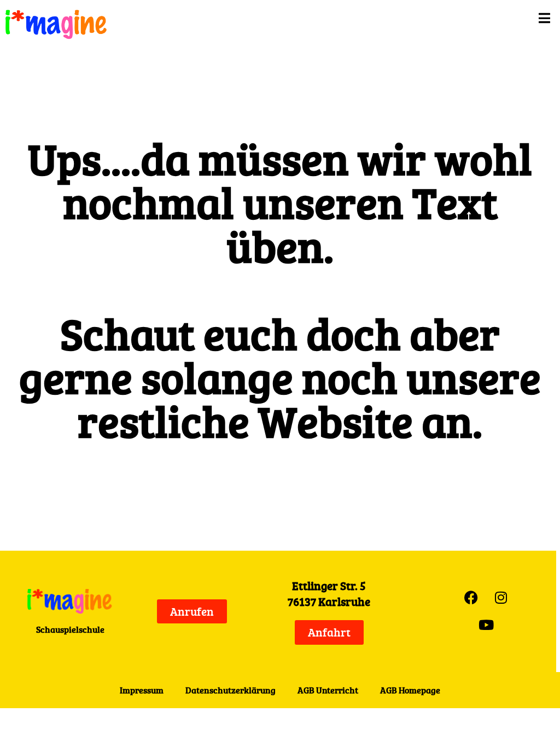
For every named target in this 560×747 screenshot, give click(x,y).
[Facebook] (471, 597)
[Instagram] (501, 597)
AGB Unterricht (328, 690)
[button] (349, 18)
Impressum (142, 690)
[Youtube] (486, 625)
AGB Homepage (410, 690)
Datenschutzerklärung (230, 690)
